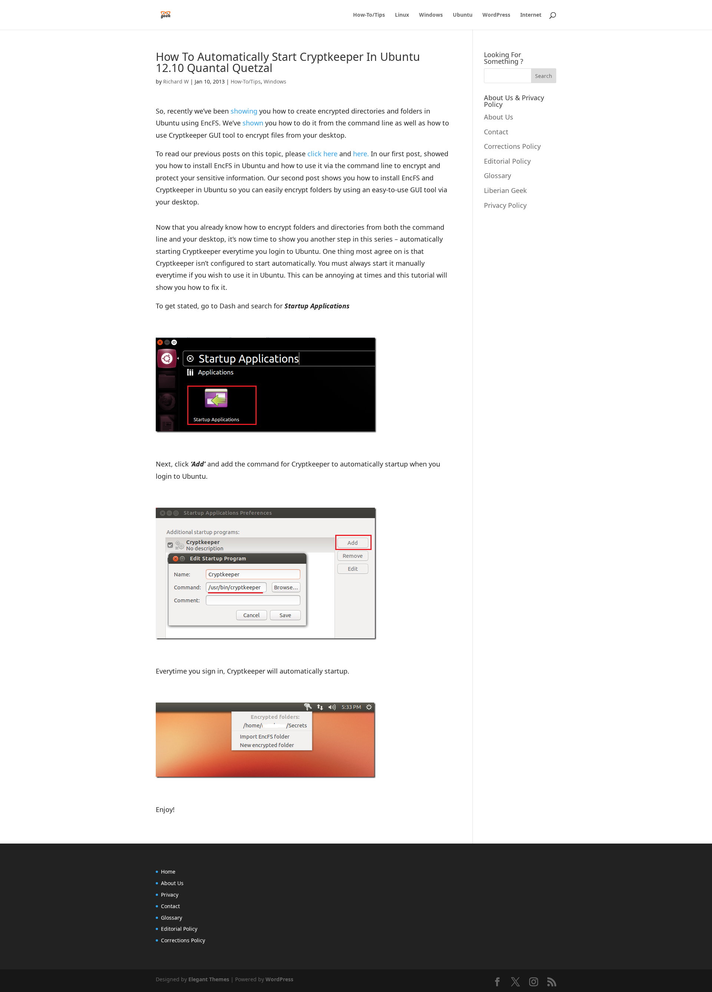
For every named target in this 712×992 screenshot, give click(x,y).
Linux (402, 15)
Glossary (497, 175)
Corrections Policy (512, 146)
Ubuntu (462, 15)
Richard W (176, 81)
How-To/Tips (369, 15)
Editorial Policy (507, 161)
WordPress (496, 15)
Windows (431, 15)
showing (244, 111)
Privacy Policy (505, 205)
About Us (498, 116)
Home (168, 871)
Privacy (169, 894)
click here (322, 153)
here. (361, 153)
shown (253, 122)
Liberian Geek (505, 190)
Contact (496, 131)
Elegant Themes (208, 979)
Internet (530, 15)
